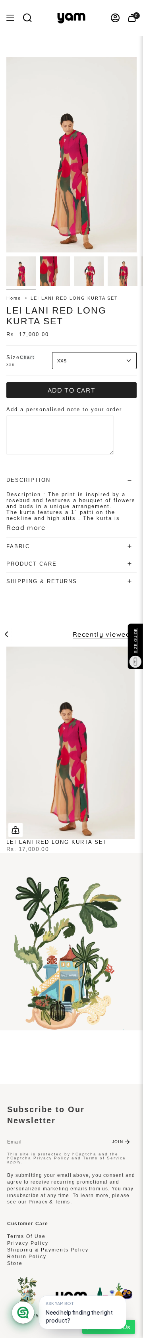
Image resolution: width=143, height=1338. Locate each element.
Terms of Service (104, 1158)
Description (28, 480)
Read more (25, 527)
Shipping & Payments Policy (48, 1250)
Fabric (18, 546)
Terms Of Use (26, 1236)
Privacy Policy (51, 1158)
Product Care (31, 564)
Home (13, 298)
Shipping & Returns (41, 581)
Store (15, 1263)
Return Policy (26, 1256)
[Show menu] (10, 18)
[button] (27, 18)
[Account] (115, 18)
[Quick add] (15, 830)
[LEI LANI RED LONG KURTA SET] (70, 743)
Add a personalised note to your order (64, 409)
